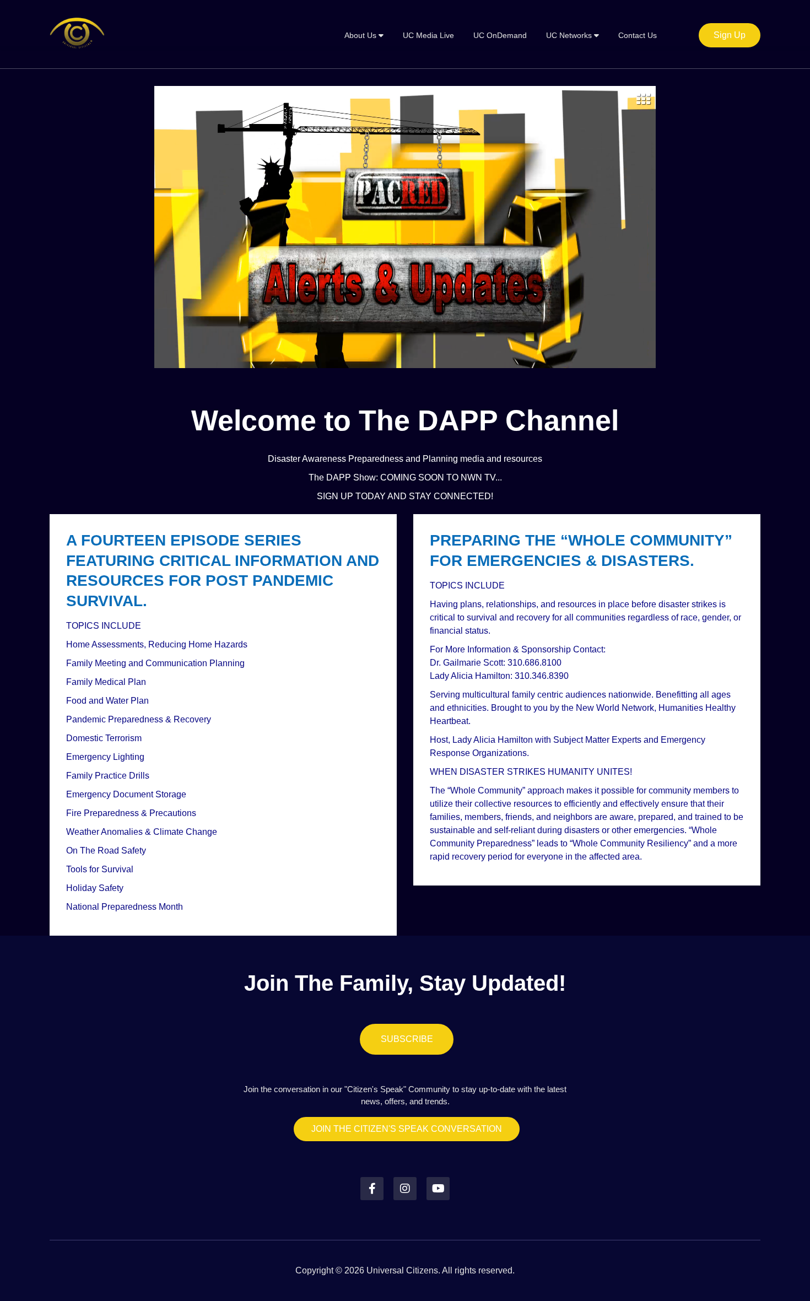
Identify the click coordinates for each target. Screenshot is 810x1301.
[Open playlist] (643, 98)
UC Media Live (428, 35)
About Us (361, 35)
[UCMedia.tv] (77, 34)
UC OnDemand (500, 35)
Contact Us (637, 35)
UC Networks (570, 35)
